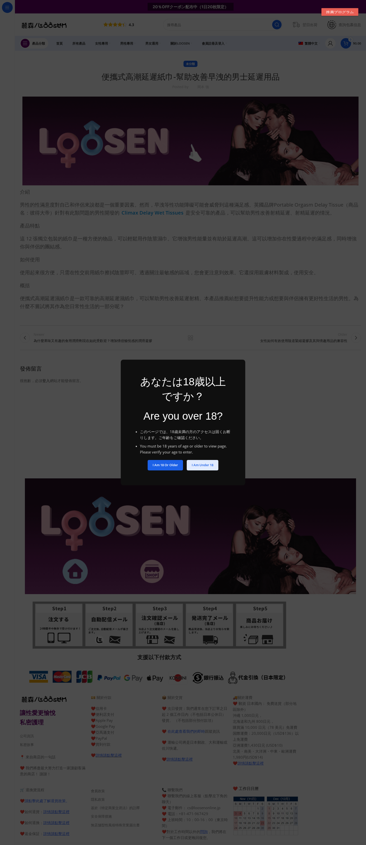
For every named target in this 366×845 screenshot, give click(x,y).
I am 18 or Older (165, 465)
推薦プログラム (340, 11)
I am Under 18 (202, 465)
